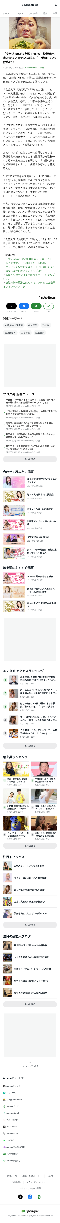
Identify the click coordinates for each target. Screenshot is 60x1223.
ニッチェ (25, 332)
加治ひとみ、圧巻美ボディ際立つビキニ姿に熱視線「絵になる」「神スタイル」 (45, 837)
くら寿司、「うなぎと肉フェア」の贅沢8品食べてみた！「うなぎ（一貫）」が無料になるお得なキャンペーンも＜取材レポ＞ (38, 735)
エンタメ (19, 13)
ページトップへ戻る (30, 1066)
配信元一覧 (12, 1176)
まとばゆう (10, 332)
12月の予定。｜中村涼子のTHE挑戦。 (26, 262)
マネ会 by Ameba (14, 1099)
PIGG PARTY (11, 1126)
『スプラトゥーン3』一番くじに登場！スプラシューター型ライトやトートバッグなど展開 (18, 837)
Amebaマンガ (12, 1133)
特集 (45, 13)
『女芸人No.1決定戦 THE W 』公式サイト (29, 259)
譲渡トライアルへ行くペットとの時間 (32, 968)
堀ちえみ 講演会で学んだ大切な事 (30, 992)
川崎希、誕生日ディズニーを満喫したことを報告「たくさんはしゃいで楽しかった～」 (29, 424)
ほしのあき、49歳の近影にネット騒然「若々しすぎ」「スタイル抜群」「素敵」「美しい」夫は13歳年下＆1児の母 (38, 708)
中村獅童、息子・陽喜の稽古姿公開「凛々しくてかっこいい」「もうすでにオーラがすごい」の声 (45, 783)
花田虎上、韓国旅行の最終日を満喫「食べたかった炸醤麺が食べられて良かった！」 (30, 435)
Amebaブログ (12, 1106)
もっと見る (30, 459)
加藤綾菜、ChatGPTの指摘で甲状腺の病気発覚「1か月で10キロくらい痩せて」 (38, 679)
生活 (55, 13)
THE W (45, 325)
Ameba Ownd (12, 1113)
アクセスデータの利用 (30, 1188)
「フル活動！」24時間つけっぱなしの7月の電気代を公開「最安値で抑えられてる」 (31, 412)
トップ (6, 13)
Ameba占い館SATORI (15, 1147)
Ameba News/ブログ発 (34, 67)
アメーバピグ (12, 1120)
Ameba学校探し (13, 1160)
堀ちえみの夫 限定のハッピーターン (31, 980)
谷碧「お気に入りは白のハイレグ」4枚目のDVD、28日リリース (46, 809)
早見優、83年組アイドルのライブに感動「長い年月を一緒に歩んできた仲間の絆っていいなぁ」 (31, 401)
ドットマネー (12, 1093)
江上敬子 (39, 332)
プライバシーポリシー (37, 1182)
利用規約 (16, 1182)
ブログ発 (33, 13)
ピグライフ (11, 1140)
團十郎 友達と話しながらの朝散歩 (30, 945)
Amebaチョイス (13, 1086)
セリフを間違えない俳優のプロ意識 (31, 957)
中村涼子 (32, 325)
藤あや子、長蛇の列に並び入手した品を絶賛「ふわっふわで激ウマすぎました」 (30, 447)
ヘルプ (50, 1176)
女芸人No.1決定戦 (14, 325)
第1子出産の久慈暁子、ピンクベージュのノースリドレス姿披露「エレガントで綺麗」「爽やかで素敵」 (38, 719)
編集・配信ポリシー (32, 1176)
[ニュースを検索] (56, 5)
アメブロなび (12, 1153)
